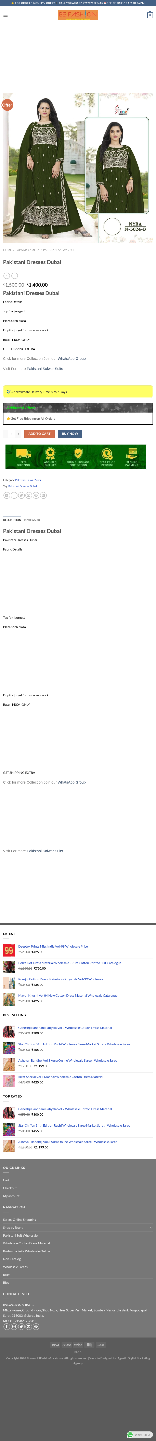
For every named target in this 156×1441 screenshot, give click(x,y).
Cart (6, 1180)
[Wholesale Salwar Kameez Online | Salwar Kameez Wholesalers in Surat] (78, 15)
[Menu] (5, 15)
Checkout (10, 1188)
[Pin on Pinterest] (36, 495)
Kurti (6, 1275)
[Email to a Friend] (28, 495)
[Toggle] (151, 1227)
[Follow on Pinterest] (36, 1326)
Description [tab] (12, 520)
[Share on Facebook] (14, 495)
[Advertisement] (78, 54)
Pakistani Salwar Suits (60, 250)
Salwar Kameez (27, 250)
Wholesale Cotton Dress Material (26, 1243)
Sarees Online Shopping (19, 1219)
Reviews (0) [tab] (32, 520)
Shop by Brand (13, 1227)
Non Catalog (12, 1259)
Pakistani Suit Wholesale (20, 1235)
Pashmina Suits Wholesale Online (26, 1251)
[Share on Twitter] (21, 495)
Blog (6, 1282)
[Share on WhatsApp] (6, 495)
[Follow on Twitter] (21, 1326)
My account (11, 1196)
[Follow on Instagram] (14, 1326)
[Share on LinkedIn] (43, 495)
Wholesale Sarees (15, 1267)
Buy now (70, 433)
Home (7, 250)
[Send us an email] (28, 1326)
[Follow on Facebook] (6, 1326)
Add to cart (39, 433)
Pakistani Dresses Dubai (22, 486)
